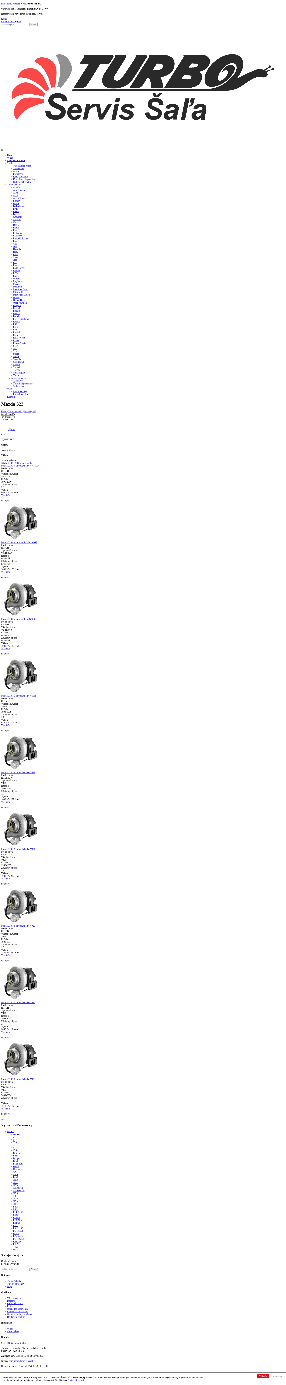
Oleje (9, 388)
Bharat (16, 203)
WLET (16, 1249)
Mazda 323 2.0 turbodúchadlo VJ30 (18, 1079)
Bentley (16, 200)
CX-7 (15, 1171)
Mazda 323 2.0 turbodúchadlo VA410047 (21, 465)
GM (15, 246)
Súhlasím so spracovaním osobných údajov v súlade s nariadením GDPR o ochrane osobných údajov (48, 1272)
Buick (16, 214)
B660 (15, 1155)
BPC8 (16, 1166)
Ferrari (16, 227)
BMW (16, 211)
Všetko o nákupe (15, 1298)
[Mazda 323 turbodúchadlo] (20, 539)
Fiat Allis (17, 233)
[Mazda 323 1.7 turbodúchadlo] (20, 693)
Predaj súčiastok (20, 176)
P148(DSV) (18, 1212)
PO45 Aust (18, 1236)
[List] (12, 429)
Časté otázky (13, 1331)
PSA (15, 324)
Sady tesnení (19, 386)
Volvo (16, 375)
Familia (16, 1177)
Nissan (16, 297)
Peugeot (17, 305)
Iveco (15, 254)
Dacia (16, 225)
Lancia (16, 265)
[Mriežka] (5, 429)
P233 (15, 1214)
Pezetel (16, 308)
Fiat (15, 230)
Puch (15, 327)
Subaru (16, 364)
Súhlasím (263, 1376)
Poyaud (16, 321)
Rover (16, 340)
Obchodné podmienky (17, 1309)
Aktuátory (18, 380)
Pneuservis (18, 174)
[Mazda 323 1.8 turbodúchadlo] (20, 769)
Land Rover (18, 268)
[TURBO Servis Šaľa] (143, 147)
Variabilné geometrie (22, 383)
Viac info (5, 495)
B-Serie (16, 1153)
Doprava (11, 1301)
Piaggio (16, 311)
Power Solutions (21, 319)
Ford (15, 241)
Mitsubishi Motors (21, 294)
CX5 (15, 1174)
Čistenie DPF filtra (16, 160)
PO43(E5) (18, 1231)
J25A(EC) (18, 1188)
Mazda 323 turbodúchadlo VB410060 (19, 619)
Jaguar (16, 257)
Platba (10, 1306)
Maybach (17, 281)
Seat (15, 348)
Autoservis (18, 171)
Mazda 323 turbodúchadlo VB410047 (19, 542)
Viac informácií (77, 1380)
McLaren (17, 286)
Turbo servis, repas (22, 166)
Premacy (17, 1241)
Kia (15, 262)
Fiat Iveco (17, 235)
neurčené (17, 1134)
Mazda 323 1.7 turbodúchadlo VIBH (18, 695)
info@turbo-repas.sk (10, 3)
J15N (15, 1185)
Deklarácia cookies (16, 1317)
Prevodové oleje (20, 394)
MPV (15, 1209)
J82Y (15, 1198)
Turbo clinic (18, 168)
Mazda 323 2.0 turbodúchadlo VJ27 (18, 1002)
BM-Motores (19, 206)
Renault (16, 332)
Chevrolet (17, 217)
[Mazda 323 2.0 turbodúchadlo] (16, 463)
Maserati (17, 278)
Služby (10, 163)
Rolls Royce (19, 337)
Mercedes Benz (20, 289)
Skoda (16, 351)
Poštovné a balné (15, 1303)
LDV (15, 273)
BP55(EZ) (18, 1163)
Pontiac (16, 313)
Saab (15, 345)
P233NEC (18, 1220)
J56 (14, 1196)
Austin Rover (19, 198)
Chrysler (17, 219)
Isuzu (15, 251)
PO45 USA (18, 1239)
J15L (15, 1182)
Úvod (10, 155)
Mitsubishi (18, 292)
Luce (15, 1206)
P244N (16, 1222)
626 (15, 1150)
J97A (15, 1201)
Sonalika (17, 359)
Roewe (16, 335)
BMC (15, 209)
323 (34, 411)
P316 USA (18, 1228)
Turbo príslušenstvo (16, 378)
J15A (15, 1180)
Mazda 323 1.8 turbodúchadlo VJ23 (18, 925)
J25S (15, 1193)
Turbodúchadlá (14, 184)
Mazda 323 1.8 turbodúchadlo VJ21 (18, 772)
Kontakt (11, 396)
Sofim (16, 356)
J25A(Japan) (19, 1190)
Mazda (16, 284)
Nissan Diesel (19, 300)
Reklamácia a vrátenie (17, 1311)
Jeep (15, 260)
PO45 (16, 1233)
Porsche (17, 316)
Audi (15, 195)
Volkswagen (19, 372)
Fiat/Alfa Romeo (21, 238)
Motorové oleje (20, 391)
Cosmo (16, 1169)
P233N (16, 1217)
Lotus (15, 276)
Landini (16, 270)
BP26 (15, 1161)
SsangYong (18, 362)
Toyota (16, 370)
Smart (16, 354)
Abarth (16, 187)
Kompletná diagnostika (24, 179)
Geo (15, 243)
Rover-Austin (19, 343)
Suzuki (16, 367)
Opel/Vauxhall (20, 302)
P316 (15, 1225)
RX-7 (15, 1244)
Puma (15, 329)
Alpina (16, 192)
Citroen (16, 222)
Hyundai (17, 249)
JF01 (15, 1204)
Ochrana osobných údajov (19, 1314)
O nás (10, 157)
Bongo (16, 1158)
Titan (15, 1247)
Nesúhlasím (277, 1376)
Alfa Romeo (19, 190)
